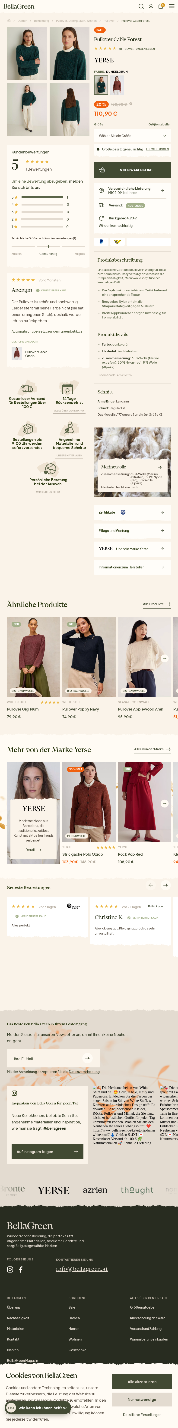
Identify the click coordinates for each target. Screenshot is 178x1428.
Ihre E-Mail (23, 1059)
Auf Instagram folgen (35, 1151)
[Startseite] (19, 6)
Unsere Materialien (69, 455)
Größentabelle (159, 124)
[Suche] (141, 6)
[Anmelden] (151, 6)
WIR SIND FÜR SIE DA (48, 492)
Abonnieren (87, 1058)
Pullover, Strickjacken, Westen (76, 20)
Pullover (109, 20)
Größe (98, 124)
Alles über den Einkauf (69, 410)
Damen (22, 20)
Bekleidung (41, 20)
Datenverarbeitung (84, 1071)
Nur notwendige (142, 1399)
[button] (165, 658)
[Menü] (170, 6)
